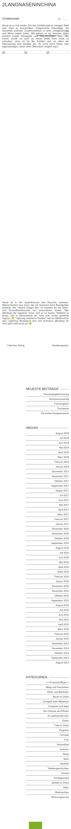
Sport (66, 758)
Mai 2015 (64, 619)
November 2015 (60, 591)
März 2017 (63, 514)
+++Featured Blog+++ (57, 682)
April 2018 (63, 452)
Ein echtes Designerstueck (55, 413)
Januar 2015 (62, 638)
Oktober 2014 (61, 653)
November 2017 (60, 476)
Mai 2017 (64, 505)
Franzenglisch (61, 403)
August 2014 (62, 662)
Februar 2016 (61, 576)
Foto (66, 739)
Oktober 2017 (61, 481)
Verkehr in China (60, 782)
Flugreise (64, 730)
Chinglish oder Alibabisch (47, 35)
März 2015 (63, 629)
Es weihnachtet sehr (58, 715)
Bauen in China (61, 696)
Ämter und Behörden (58, 692)
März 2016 (63, 571)
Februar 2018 (61, 462)
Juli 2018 (64, 438)
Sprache (64, 763)
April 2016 (63, 567)
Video (66, 787)
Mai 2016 (64, 562)
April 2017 (63, 509)
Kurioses (64, 749)
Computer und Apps (58, 706)
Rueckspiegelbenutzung (56, 394)
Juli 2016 (64, 552)
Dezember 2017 (60, 471)
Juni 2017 (64, 500)
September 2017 (60, 485)
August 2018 (62, 433)
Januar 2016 (62, 581)
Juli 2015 (64, 610)
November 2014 (60, 648)
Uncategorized (61, 778)
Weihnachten (62, 792)
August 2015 (62, 605)
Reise (66, 754)
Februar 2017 (61, 519)
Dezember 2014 (60, 643)
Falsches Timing (15, 345)
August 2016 (62, 548)
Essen (65, 720)
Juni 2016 (64, 557)
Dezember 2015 (60, 586)
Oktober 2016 (61, 538)
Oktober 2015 (61, 595)
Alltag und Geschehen (57, 687)
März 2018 (63, 457)
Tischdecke (63, 408)
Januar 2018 (62, 466)
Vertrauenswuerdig (59, 399)
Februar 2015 (61, 634)
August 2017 (62, 490)
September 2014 (60, 657)
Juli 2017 (64, 495)
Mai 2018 (64, 447)
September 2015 (60, 600)
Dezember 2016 (60, 528)
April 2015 (63, 624)
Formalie (64, 735)
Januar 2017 (62, 524)
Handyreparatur (60, 345)
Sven (67, 31)
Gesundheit (63, 744)
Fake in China (61, 725)
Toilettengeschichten (58, 768)
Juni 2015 (64, 614)
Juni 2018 (64, 442)
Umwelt (65, 773)
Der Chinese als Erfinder (56, 711)
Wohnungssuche (60, 797)
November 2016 (60, 533)
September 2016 (60, 543)
